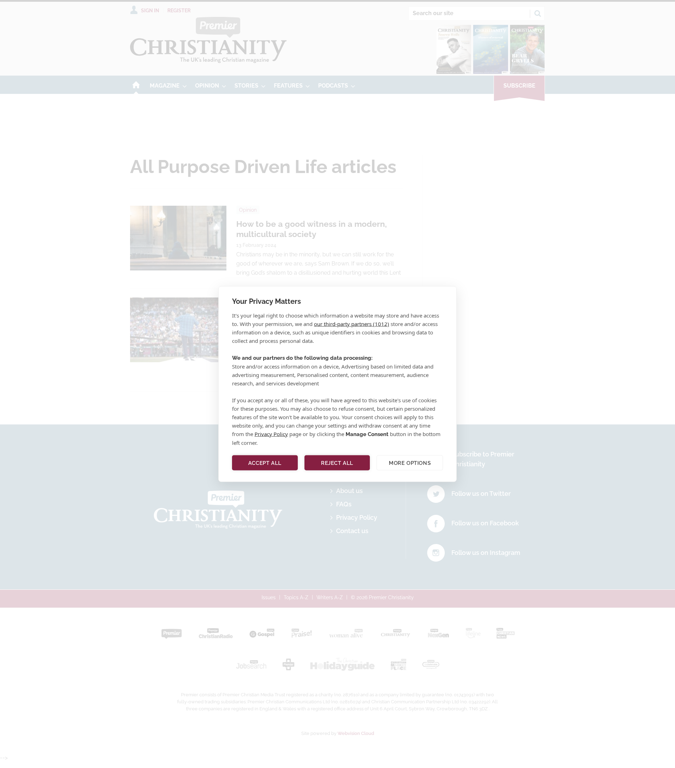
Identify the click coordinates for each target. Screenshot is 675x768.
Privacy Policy (271, 433)
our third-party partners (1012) (351, 323)
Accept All (265, 463)
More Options (410, 463)
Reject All (337, 463)
